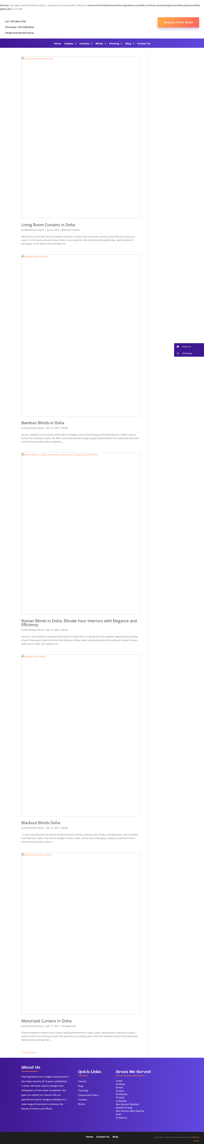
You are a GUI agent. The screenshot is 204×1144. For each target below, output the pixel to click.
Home (57, 44)
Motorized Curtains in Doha (46, 1021)
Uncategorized (68, 1026)
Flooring (114, 44)
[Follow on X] (13, 1137)
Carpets (68, 44)
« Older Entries (28, 1052)
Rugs (80, 1085)
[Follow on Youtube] (19, 1137)
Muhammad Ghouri (34, 229)
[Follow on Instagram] (25, 1137)
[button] (189, 346)
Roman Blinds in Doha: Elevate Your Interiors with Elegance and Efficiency (79, 622)
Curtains (84, 44)
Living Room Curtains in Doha (48, 224)
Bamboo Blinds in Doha (42, 422)
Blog (128, 44)
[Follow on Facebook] (7, 1137)
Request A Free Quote (178, 22)
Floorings (83, 1090)
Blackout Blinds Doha (40, 822)
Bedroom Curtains (70, 229)
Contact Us (143, 44)
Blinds (99, 44)
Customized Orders (88, 1095)
